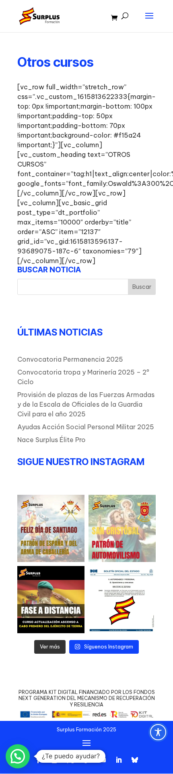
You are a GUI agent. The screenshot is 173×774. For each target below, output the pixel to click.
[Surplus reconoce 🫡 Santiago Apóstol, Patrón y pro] (50, 528)
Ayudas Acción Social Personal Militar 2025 (85, 427)
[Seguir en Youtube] (102, 759)
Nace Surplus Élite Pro (51, 440)
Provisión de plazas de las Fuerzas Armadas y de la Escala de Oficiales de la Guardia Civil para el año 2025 (85, 404)
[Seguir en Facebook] (38, 759)
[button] (18, 756)
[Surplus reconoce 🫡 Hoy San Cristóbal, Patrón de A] (122, 528)
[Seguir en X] (70, 759)
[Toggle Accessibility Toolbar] (158, 732)
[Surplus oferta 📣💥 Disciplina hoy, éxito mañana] (50, 599)
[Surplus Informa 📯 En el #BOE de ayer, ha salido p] (122, 599)
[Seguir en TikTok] (86, 759)
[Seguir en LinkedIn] (118, 759)
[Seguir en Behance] (134, 759)
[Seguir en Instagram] (54, 759)
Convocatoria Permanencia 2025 (70, 359)
